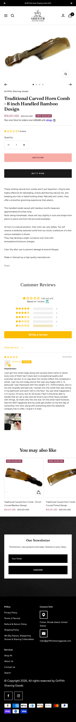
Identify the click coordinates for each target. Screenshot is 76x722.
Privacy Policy (10, 612)
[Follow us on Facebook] (8, 696)
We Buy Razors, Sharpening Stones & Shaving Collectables (19, 637)
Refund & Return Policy (15, 624)
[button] (11, 131)
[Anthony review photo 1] (12, 421)
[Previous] (5, 84)
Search (7, 673)
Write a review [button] (38, 334)
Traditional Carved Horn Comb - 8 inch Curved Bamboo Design (22, 504)
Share (7, 265)
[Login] (63, 15)
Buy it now (38, 173)
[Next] (70, 84)
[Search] (12, 15)
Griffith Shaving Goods (16, 91)
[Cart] (70, 15)
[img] (11, 357)
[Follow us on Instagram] (18, 696)
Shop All (8, 655)
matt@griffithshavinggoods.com (55, 641)
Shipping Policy (11, 630)
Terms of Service (12, 618)
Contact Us (9, 667)
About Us (8, 661)
